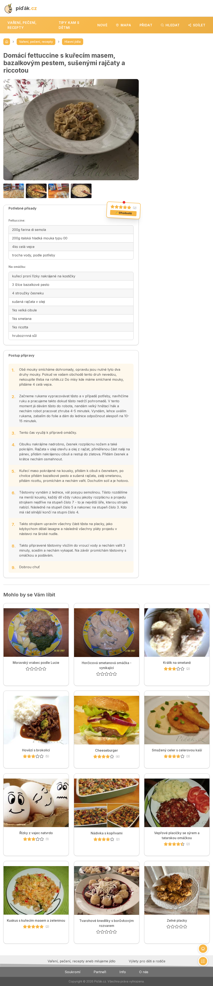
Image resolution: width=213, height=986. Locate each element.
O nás (143, 972)
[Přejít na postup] (203, 961)
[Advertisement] (177, 78)
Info (122, 972)
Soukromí (72, 972)
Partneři (100, 972)
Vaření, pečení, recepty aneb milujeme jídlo (81, 961)
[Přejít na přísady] (203, 949)
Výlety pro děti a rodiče (147, 961)
